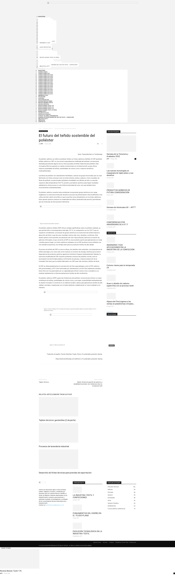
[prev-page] (39, 476)
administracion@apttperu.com (55, 505)
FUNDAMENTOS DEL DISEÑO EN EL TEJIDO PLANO (87, 514)
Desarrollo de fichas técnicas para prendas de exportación (65, 473)
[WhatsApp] (53, 148)
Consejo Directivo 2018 (45, 86)
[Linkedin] (40, 507)
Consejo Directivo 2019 (45, 85)
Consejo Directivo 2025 (45, 76)
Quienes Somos (42, 72)
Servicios (105, 542)
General (111, 345)
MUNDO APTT (42, 111)
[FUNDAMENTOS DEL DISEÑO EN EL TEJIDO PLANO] (87, 508)
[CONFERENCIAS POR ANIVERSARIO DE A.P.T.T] (121, 217)
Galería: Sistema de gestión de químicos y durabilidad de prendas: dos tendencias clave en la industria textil (88, 384)
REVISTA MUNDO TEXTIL (45, 102)
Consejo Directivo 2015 (45, 91)
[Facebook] (40, 148)
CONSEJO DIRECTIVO (44, 73)
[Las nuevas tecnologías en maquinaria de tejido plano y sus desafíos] (121, 165)
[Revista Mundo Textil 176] (121, 335)
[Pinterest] (49, 148)
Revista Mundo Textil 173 (46, 107)
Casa (40, 128)
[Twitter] (45, 148)
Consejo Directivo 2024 (45, 77)
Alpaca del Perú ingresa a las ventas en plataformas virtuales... (121, 302)
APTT (41, 143)
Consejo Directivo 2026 (45, 75)
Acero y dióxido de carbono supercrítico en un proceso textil (120, 284)
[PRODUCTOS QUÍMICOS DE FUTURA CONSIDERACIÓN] (121, 185)
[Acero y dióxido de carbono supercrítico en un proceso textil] (121, 278)
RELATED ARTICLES (46, 394)
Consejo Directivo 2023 (45, 79)
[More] (57, 148)
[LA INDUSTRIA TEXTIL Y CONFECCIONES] (87, 489)
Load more (110, 312)
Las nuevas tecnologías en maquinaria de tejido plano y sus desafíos (120, 173)
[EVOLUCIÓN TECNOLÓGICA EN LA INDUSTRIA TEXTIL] (87, 526)
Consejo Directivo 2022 (45, 80)
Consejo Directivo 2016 (45, 89)
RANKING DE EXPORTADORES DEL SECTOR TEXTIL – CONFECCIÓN (56, 117)
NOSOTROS (41, 70)
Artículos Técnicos (44, 114)
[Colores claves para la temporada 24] (121, 260)
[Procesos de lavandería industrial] (70, 433)
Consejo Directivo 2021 (45, 82)
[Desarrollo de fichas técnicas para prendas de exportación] (70, 459)
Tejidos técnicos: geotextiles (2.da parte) (57, 420)
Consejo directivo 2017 (45, 88)
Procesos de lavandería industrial (54, 446)
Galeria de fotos (43, 113)
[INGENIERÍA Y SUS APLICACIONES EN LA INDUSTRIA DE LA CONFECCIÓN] (121, 240)
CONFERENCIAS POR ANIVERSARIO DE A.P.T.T (117, 223)
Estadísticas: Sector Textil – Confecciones (125, 542)
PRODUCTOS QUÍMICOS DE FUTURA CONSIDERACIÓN (118, 191)
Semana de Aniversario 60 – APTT (121, 207)
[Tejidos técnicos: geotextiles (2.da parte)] (70, 406)
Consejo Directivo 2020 (45, 83)
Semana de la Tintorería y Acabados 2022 (117, 155)
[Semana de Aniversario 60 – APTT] (121, 202)
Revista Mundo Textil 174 (46, 105)
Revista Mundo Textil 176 (118, 348)
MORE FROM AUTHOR (63, 394)
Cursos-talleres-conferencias (48, 115)
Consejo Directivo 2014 (45, 92)
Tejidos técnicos (44, 382)
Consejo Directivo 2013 (45, 94)
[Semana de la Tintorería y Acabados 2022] (121, 143)
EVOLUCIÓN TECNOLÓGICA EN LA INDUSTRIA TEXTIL (87, 532)
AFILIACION (41, 96)
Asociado (41, 98)
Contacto (41, 121)
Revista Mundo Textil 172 (46, 108)
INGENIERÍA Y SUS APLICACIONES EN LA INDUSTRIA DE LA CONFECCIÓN (120, 247)
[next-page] (40, 476)
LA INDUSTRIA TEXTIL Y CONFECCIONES (83, 496)
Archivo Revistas (43, 104)
